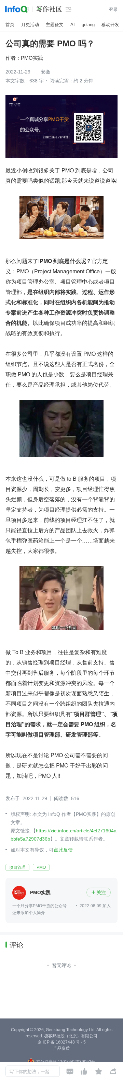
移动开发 (110, 24)
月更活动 (30, 24)
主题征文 (55, 24)
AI (72, 24)
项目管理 (17, 867)
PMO (41, 867)
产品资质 (61, 1048)
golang (88, 24)
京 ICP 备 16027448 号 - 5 (62, 1042)
